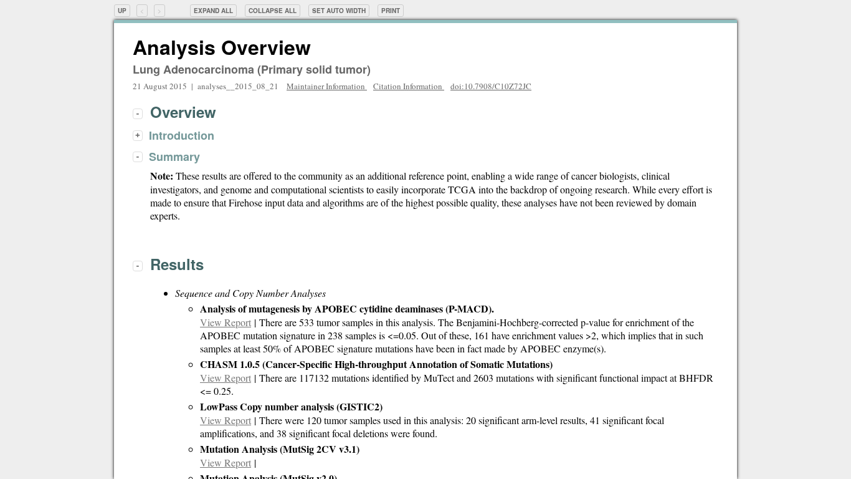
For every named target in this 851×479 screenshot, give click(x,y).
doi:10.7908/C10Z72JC (490, 86)
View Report (225, 322)
